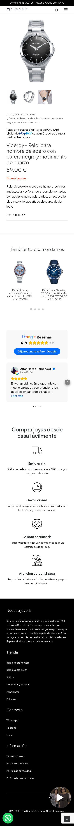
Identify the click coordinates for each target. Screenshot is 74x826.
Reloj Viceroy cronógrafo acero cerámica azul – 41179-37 (20, 295)
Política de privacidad (18, 770)
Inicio (9, 114)
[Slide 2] (29, 97)
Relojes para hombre (17, 662)
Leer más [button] (17, 396)
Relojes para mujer (16, 669)
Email (9, 735)
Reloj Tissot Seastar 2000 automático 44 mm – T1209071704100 (54, 295)
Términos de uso (15, 756)
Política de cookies (17, 763)
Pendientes (12, 691)
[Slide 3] (45, 97)
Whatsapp (12, 720)
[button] (65, 9)
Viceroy (31, 114)
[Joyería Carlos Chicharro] (17, 9)
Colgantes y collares (17, 684)
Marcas (19, 114)
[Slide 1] (13, 97)
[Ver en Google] (14, 370)
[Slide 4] (43, 309)
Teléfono (11, 727)
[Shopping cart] (55, 9)
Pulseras (11, 699)
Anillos (10, 677)
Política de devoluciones (20, 778)
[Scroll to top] (67, 818)
